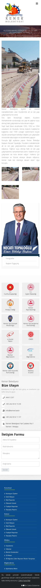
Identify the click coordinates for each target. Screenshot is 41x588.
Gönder (5, 470)
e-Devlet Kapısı (10, 340)
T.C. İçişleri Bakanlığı (30, 293)
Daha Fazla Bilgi (24, 580)
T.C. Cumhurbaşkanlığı (10, 293)
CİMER (31, 339)
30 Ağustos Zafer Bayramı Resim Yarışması (20, 558)
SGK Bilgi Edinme (31, 356)
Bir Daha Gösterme (31, 585)
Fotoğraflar (10, 258)
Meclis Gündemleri (11, 552)
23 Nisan (8, 555)
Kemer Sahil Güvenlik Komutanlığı (10, 371)
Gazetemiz (9, 546)
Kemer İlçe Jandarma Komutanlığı (30, 324)
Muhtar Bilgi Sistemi (10, 356)
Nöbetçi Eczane (31, 371)
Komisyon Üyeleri (11, 493)
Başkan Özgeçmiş (12, 263)
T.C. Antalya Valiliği (10, 309)
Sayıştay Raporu (11, 509)
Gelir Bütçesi (9, 497)
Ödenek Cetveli (10, 503)
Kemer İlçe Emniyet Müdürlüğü (10, 324)
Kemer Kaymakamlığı (30, 309)
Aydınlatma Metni (11, 568)
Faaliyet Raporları (11, 506)
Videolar (8, 549)
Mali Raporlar (10, 500)
